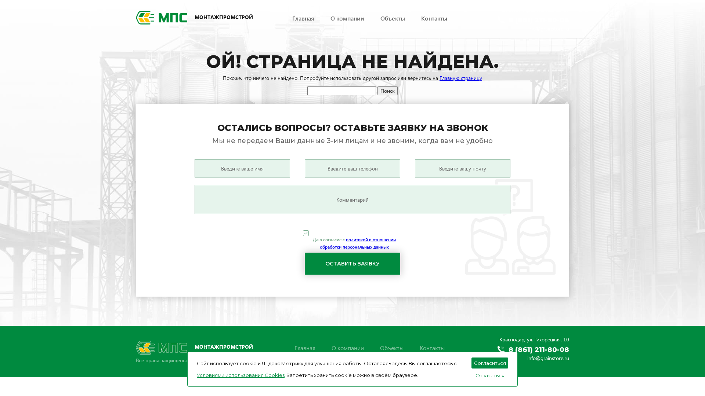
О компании (347, 18)
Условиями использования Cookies (241, 375)
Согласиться (490, 363)
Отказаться (490, 375)
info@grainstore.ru (548, 28)
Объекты (392, 18)
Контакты (434, 18)
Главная (303, 18)
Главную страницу (461, 77)
